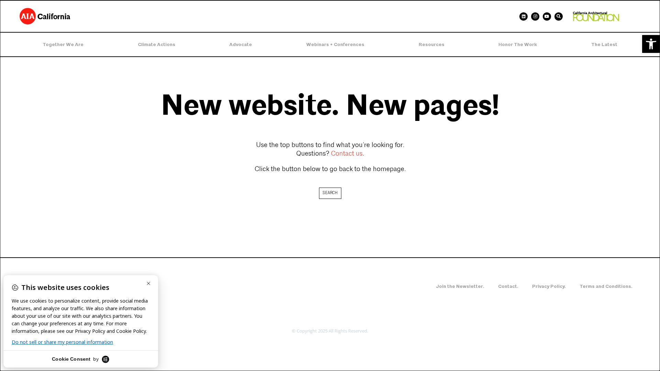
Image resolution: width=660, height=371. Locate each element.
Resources (431, 44)
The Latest (604, 44)
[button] (651, 44)
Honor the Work (517, 44)
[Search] (558, 16)
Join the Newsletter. (460, 286)
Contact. (508, 286)
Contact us (347, 153)
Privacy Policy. (549, 286)
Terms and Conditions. (606, 286)
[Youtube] (547, 16)
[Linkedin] (523, 16)
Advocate (240, 44)
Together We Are (63, 44)
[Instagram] (535, 16)
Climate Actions (156, 44)
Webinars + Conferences (335, 44)
